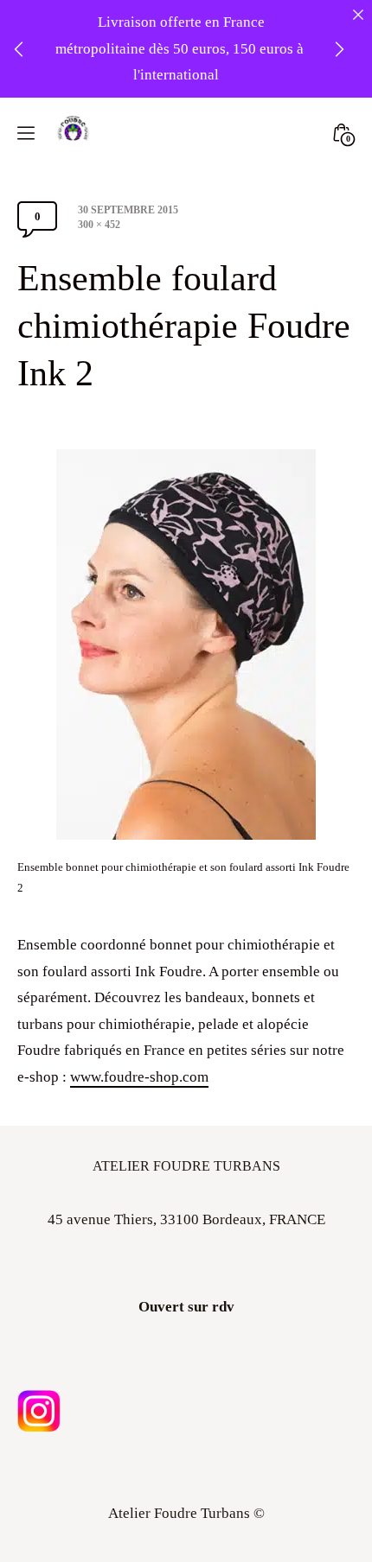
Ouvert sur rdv (186, 1306)
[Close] (357, 14)
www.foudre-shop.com (139, 1077)
